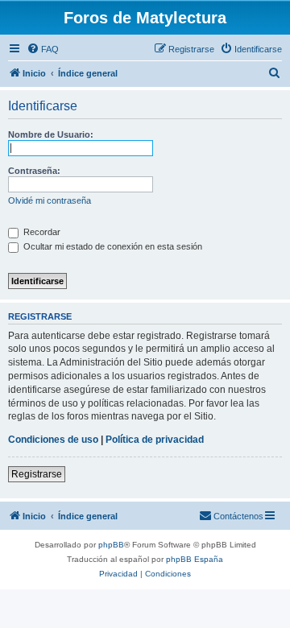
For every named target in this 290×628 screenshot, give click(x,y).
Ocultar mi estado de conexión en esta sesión (111, 246)
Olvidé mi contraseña (49, 200)
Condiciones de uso (53, 439)
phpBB (111, 544)
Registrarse (36, 474)
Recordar (40, 232)
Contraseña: (34, 171)
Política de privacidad (155, 439)
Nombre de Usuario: (50, 134)
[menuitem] (43, 49)
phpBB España (194, 559)
